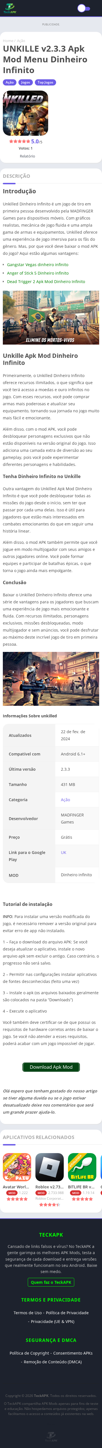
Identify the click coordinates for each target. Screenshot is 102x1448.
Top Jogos (45, 82)
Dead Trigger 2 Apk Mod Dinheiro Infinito (46, 281)
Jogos (25, 82)
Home (8, 40)
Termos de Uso (28, 1312)
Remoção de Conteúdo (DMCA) (53, 1361)
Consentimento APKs (73, 1353)
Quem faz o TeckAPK (51, 1282)
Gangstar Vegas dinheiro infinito (37, 264)
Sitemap (51, 1423)
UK (63, 852)
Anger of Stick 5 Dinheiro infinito (38, 273)
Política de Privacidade (67, 1312)
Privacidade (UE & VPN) (52, 1321)
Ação (21, 40)
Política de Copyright (29, 1353)
